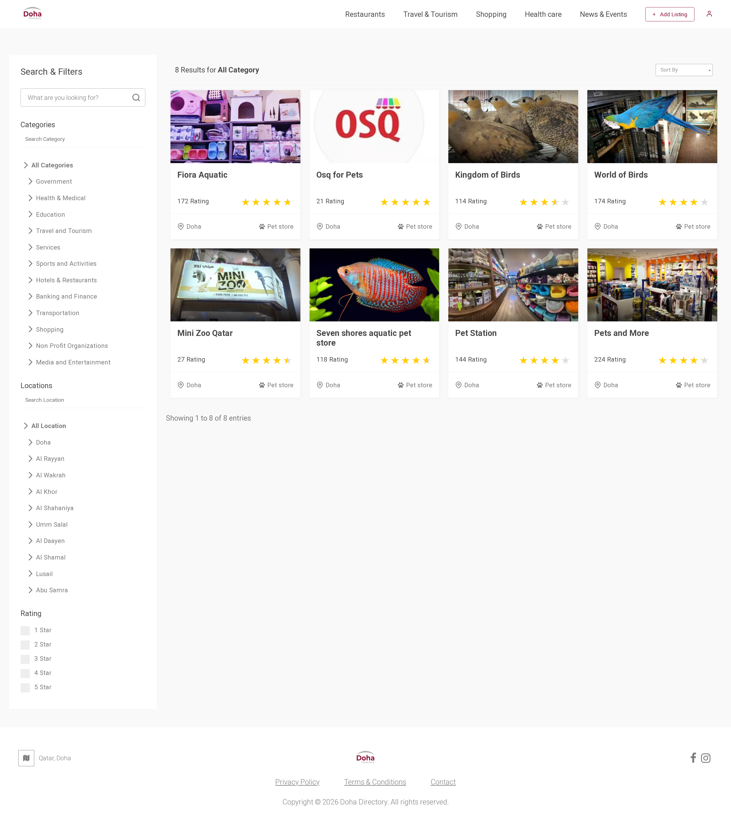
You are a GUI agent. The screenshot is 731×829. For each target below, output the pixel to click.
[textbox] (684, 70)
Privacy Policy (297, 782)
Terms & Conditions (375, 782)
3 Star (42, 658)
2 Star (42, 644)
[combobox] (684, 70)
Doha (193, 226)
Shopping (491, 14)
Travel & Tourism (430, 14)
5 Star (42, 687)
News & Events (603, 14)
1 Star (42, 630)
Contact (443, 782)
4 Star (42, 672)
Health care (543, 14)
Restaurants (365, 14)
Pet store (280, 226)
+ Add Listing (669, 14)
